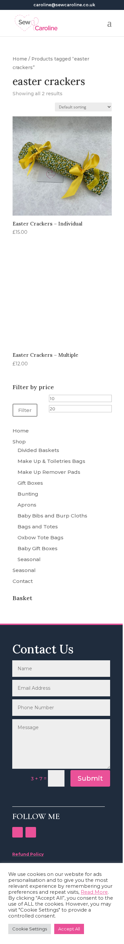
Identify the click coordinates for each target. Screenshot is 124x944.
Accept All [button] (69, 928)
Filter (25, 410)
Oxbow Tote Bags (40, 537)
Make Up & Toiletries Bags (51, 461)
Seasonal (29, 559)
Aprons (27, 505)
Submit (90, 778)
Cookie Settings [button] (29, 928)
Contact (23, 581)
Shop (19, 441)
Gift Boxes (30, 483)
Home (20, 59)
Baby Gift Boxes (38, 548)
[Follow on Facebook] (17, 832)
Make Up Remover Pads (49, 472)
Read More (94, 892)
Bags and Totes (38, 526)
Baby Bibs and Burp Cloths (52, 516)
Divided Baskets (38, 450)
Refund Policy (28, 854)
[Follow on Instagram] (30, 832)
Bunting (28, 494)
